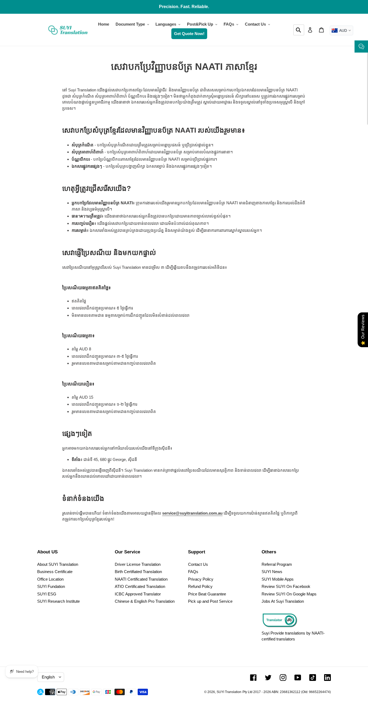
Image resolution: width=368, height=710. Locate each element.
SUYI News (272, 571)
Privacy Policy (200, 579)
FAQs (193, 571)
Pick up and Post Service (210, 601)
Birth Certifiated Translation (138, 571)
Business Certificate (54, 571)
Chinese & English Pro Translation (145, 601)
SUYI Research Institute (58, 601)
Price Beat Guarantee (207, 594)
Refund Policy (200, 586)
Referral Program (277, 564)
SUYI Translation (229, 692)
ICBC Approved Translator (138, 594)
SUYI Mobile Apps (278, 579)
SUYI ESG (46, 594)
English (48, 677)
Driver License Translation (138, 564)
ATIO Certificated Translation (140, 586)
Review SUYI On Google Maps (289, 594)
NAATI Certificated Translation (141, 579)
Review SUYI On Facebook (286, 586)
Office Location (50, 579)
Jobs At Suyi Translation (283, 601)
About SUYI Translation (57, 564)
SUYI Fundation (51, 586)
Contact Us (198, 564)
